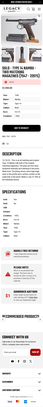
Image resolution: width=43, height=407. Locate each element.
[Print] (7, 143)
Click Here (33, 297)
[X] (30, 361)
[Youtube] (12, 361)
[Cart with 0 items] (33, 9)
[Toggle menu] (39, 9)
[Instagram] (24, 361)
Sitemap (30, 397)
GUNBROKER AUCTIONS (25, 292)
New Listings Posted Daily (21, 2)
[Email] (3, 143)
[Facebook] (18, 361)
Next (41, 54)
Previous (2, 54)
